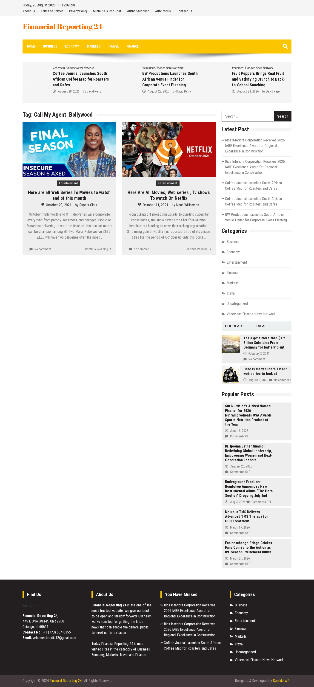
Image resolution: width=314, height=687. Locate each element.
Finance (133, 46)
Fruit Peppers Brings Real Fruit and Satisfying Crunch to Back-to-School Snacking (235, 79)
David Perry (70, 91)
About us (29, 11)
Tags (260, 326)
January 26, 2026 (241, 466)
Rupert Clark (88, 205)
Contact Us (184, 11)
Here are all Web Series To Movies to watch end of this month (69, 195)
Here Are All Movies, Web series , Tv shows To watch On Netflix (169, 195)
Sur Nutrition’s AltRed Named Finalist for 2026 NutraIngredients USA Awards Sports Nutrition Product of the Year (248, 415)
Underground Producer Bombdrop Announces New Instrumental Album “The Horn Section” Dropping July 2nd (249, 489)
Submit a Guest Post (107, 11)
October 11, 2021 (155, 205)
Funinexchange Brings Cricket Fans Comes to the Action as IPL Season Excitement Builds (248, 547)
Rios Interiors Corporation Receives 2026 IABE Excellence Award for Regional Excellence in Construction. (255, 145)
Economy (72, 46)
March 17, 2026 (240, 527)
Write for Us (163, 11)
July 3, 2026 (237, 502)
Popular (233, 326)
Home (31, 46)
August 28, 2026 (45, 91)
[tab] (233, 326)
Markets (93, 46)
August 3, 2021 (258, 380)
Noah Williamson (187, 205)
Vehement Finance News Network (50, 68)
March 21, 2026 (240, 558)
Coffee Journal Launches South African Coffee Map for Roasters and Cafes (57, 79)
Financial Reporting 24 (66, 681)
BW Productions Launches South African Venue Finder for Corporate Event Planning (146, 79)
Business (50, 46)
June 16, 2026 (239, 431)
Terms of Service (52, 11)
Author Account (138, 11)
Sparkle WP (281, 681)
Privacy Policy (78, 11)
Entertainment (68, 183)
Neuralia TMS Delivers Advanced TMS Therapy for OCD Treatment (246, 516)
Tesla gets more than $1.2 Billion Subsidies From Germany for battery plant (264, 342)
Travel (113, 46)
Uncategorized (237, 303)
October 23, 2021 (58, 205)
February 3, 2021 (259, 353)
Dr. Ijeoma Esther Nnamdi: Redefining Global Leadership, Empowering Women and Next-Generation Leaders (249, 453)
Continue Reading (96, 249)
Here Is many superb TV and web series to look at (265, 371)
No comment (42, 249)
